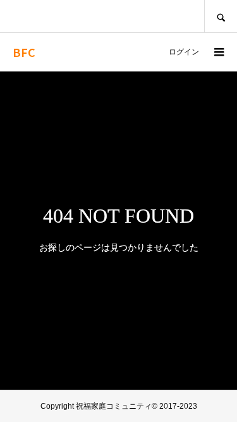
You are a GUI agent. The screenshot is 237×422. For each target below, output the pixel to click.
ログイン (184, 51)
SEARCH (220, 16)
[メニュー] (218, 52)
